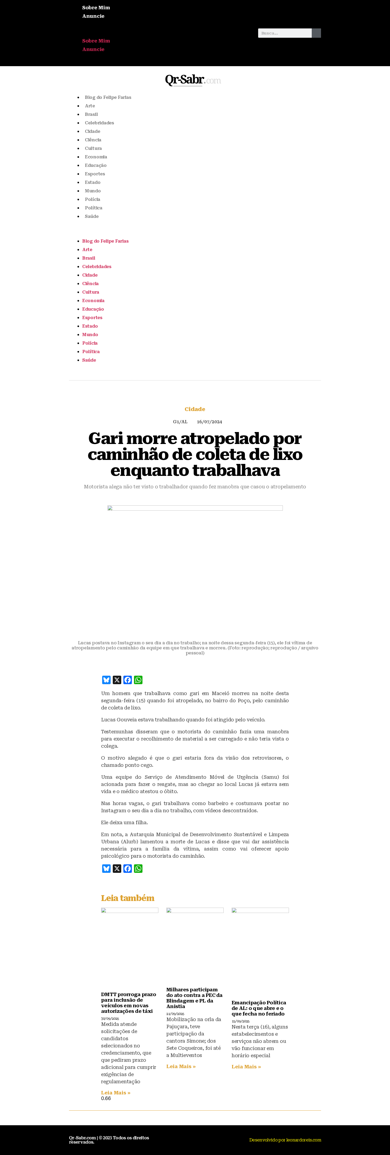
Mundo (93, 190)
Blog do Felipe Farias (108, 97)
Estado (92, 182)
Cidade (92, 131)
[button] (161, 33)
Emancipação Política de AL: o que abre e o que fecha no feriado (259, 1008)
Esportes (95, 173)
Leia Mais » (116, 1092)
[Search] (316, 33)
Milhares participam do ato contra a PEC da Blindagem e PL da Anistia (194, 998)
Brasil (91, 114)
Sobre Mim (96, 7)
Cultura (93, 148)
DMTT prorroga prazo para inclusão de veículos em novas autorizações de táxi (128, 1003)
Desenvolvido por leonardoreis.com (285, 1140)
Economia (96, 156)
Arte (90, 105)
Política (93, 207)
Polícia (92, 199)
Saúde (92, 216)
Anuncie (93, 16)
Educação (96, 165)
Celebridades (99, 122)
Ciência (93, 139)
